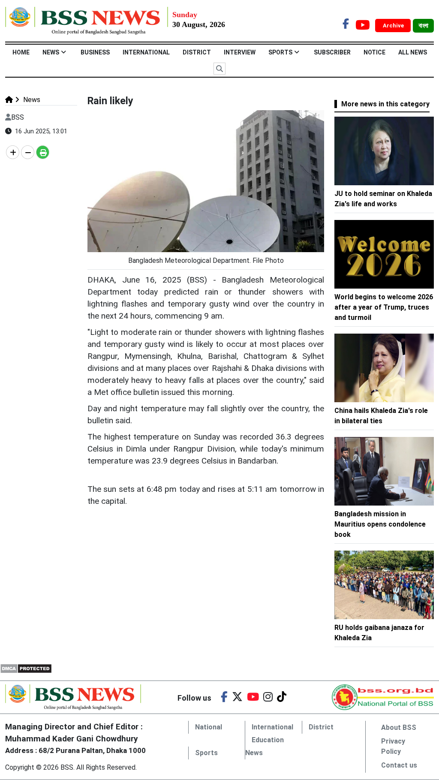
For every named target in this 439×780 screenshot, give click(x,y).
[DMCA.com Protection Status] (26, 668)
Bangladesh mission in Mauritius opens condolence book (380, 524)
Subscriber (332, 52)
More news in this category (385, 104)
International (146, 52)
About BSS (398, 727)
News (50, 52)
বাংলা (423, 25)
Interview (240, 52)
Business (95, 52)
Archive (394, 25)
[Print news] (42, 152)
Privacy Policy (393, 746)
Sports (280, 52)
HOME (21, 52)
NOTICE (374, 52)
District (197, 52)
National (208, 727)
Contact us (399, 765)
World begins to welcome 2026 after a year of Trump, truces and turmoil (383, 307)
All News (412, 52)
